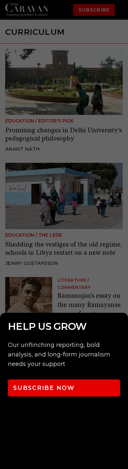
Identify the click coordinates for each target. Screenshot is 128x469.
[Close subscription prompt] (121, 326)
